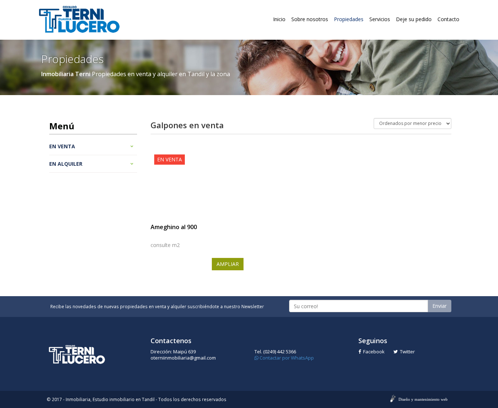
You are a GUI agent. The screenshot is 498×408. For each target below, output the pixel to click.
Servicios (379, 19)
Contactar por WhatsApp (286, 357)
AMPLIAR (228, 263)
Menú (61, 126)
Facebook (373, 351)
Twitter (406, 351)
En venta (62, 146)
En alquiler (65, 163)
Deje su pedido (414, 19)
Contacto (448, 19)
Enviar (439, 305)
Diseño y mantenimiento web (423, 399)
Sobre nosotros (309, 19)
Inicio (279, 19)
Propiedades (348, 19)
